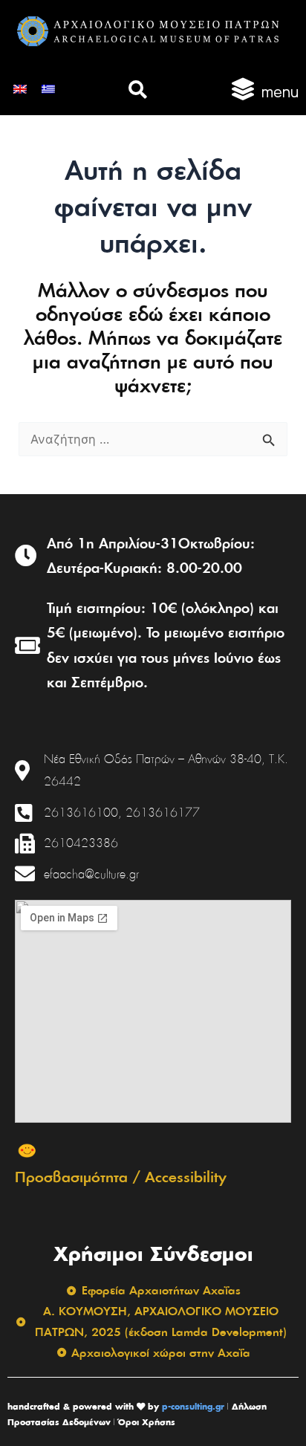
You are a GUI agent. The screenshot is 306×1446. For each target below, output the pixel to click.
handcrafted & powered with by (83, 1406)
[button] (138, 89)
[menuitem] (20, 88)
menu (280, 92)
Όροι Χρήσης (146, 1421)
